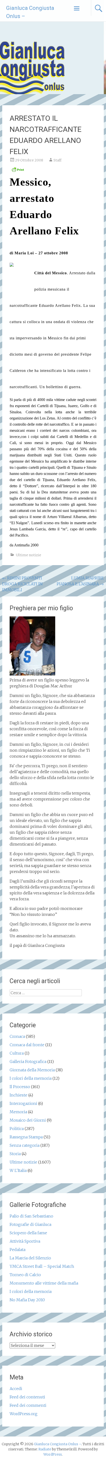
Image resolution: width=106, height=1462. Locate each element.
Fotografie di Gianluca (30, 1224)
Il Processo (20, 1086)
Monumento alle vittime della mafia (44, 1283)
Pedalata (17, 1249)
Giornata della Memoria (32, 1069)
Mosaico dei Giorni (28, 1120)
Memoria (18, 1111)
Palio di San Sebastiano (31, 1216)
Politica (17, 1128)
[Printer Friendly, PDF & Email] (18, 171)
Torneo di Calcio (25, 1274)
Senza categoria (24, 1145)
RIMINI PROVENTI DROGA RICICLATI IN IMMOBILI (22, 583)
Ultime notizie (28, 555)
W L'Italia (18, 1170)
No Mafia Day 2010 (27, 1299)
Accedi (16, 1388)
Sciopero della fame (28, 1232)
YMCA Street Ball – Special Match (42, 1266)
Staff (57, 160)
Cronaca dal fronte (27, 1044)
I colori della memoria (31, 1078)
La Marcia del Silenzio (30, 1257)
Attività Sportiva (25, 1241)
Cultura (17, 1053)
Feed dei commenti (28, 1405)
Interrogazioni (23, 1103)
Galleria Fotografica (28, 1061)
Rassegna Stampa (26, 1136)
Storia (15, 1153)
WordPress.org (23, 1413)
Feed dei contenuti (27, 1396)
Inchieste (18, 1095)
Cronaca (17, 1036)
